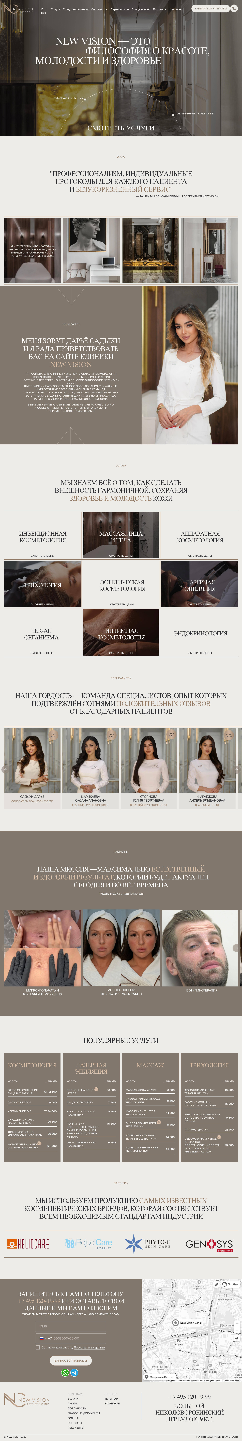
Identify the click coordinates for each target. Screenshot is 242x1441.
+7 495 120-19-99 (39, 1299)
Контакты (175, 9)
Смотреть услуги (121, 127)
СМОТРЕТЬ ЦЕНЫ (42, 604)
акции (72, 1403)
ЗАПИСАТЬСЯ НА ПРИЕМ (71, 1360)
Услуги (55, 9)
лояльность (77, 1408)
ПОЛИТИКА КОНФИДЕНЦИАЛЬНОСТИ (217, 1436)
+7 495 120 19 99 (189, 1395)
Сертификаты (120, 9)
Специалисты (141, 9)
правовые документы (84, 1413)
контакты (75, 1423)
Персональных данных (89, 1347)
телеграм (111, 1398)
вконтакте (112, 1403)
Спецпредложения (76, 9)
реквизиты (76, 1427)
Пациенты (160, 9)
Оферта (73, 1418)
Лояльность (99, 9)
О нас (43, 11)
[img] (18, 9)
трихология (42, 584)
